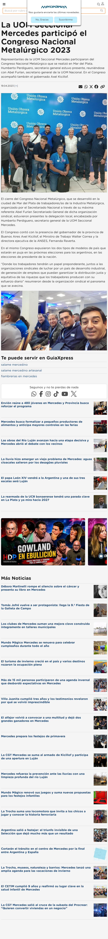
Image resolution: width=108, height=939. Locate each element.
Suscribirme (66, 20)
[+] (16, 86)
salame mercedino (14, 364)
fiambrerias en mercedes (19, 376)
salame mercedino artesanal (21, 370)
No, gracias (42, 20)
